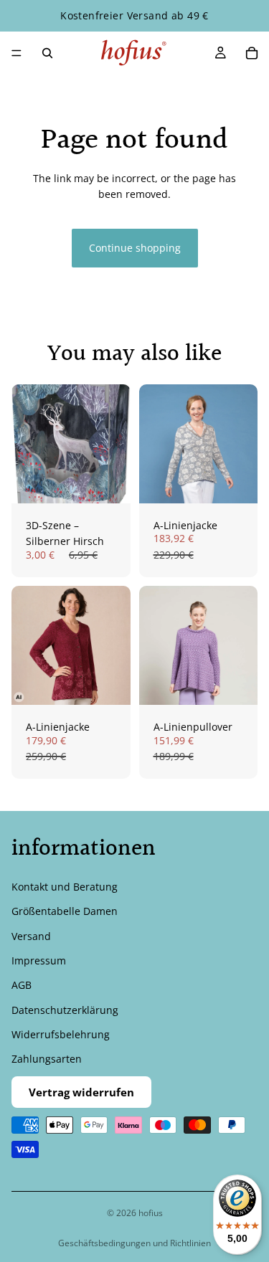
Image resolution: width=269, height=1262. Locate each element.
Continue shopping (135, 248)
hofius (150, 1213)
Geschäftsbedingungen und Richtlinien (134, 1243)
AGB (21, 985)
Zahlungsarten (46, 1059)
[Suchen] (47, 53)
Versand (31, 936)
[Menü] (16, 53)
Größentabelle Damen (64, 911)
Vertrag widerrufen (81, 1092)
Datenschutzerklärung (64, 1010)
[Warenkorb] (252, 53)
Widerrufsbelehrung (60, 1034)
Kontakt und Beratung (64, 886)
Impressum (38, 960)
